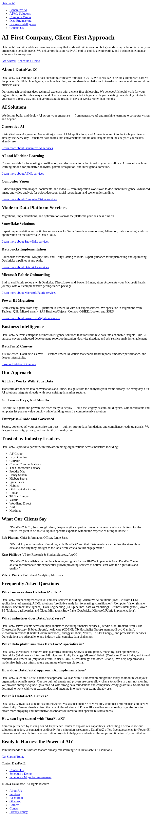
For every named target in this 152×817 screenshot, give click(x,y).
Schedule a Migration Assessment (30, 777)
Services (15, 794)
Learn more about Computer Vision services (29, 199)
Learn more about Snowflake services (25, 241)
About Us (16, 790)
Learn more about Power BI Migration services (31, 318)
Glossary (15, 801)
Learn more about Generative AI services (27, 148)
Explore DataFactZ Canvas (19, 364)
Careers (14, 805)
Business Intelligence (23, 24)
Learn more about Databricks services (25, 267)
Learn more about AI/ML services (23, 173)
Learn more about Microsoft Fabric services (29, 292)
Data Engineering (20, 20)
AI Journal (16, 797)
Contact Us (17, 27)
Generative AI (18, 10)
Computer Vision (20, 17)
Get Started (9, 61)
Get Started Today (13, 756)
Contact (14, 808)
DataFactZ (8, 3)
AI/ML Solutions (20, 13)
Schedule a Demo (29, 61)
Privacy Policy (19, 812)
